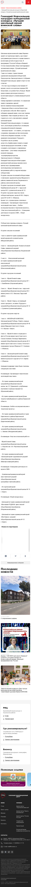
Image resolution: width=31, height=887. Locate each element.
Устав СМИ (3, 879)
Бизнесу (3, 820)
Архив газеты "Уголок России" (22, 817)
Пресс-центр (4, 809)
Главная (3, 7)
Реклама (3, 816)
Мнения (3, 813)
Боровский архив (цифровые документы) (23, 830)
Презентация (20, 826)
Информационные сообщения (15, 562)
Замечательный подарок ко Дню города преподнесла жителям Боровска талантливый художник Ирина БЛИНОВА (14, 690)
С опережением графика (9, 618)
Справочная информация (20, 822)
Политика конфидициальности (8, 878)
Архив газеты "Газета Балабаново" (22, 812)
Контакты (3, 823)
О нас (2, 806)
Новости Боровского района (13, 7)
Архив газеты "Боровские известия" (22, 807)
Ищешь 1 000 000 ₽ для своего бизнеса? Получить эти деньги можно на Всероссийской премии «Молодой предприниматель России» (14, 658)
